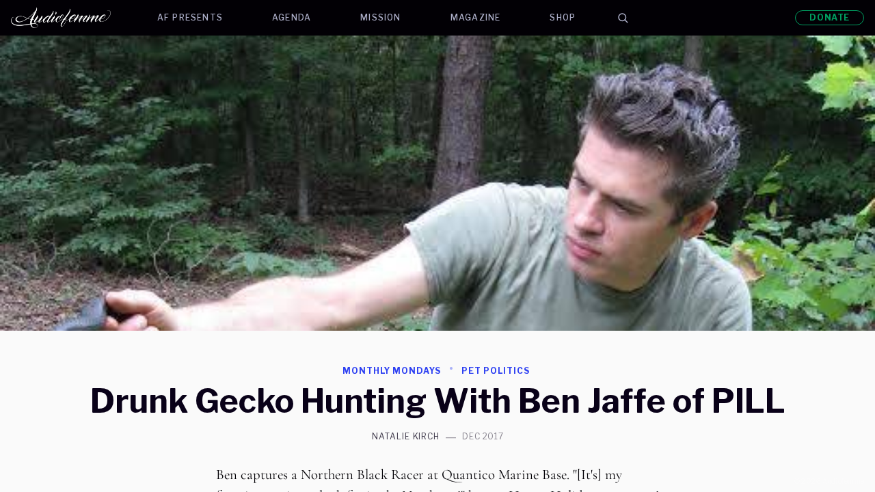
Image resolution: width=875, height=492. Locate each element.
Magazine (475, 17)
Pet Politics (495, 371)
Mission (380, 17)
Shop (563, 17)
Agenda (291, 17)
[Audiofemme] (72, 18)
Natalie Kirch (406, 437)
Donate (829, 17)
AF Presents (190, 17)
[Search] (622, 18)
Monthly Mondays (391, 371)
